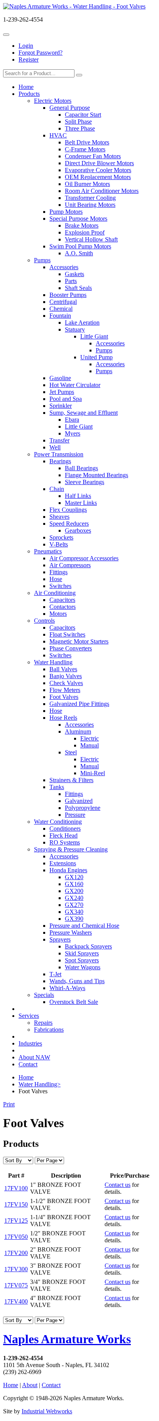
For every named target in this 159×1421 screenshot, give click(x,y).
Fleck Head (63, 835)
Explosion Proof (85, 232)
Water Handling (53, 662)
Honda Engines (68, 870)
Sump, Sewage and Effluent (83, 412)
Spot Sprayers (82, 960)
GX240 (74, 898)
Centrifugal (63, 301)
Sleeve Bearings (84, 482)
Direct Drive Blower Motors (99, 163)
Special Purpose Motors (78, 218)
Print (9, 1104)
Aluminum (78, 731)
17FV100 (16, 1188)
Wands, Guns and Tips (77, 981)
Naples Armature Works (67, 1339)
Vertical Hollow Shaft (91, 239)
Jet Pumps (61, 392)
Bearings (60, 461)
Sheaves (59, 516)
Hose (55, 579)
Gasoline (60, 378)
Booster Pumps (67, 295)
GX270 (74, 905)
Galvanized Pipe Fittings (79, 703)
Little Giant (94, 336)
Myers (72, 433)
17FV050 (16, 1236)
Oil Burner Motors (87, 184)
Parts (71, 281)
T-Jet (55, 974)
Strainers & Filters (71, 780)
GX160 (74, 884)
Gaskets (74, 274)
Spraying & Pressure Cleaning (71, 849)
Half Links (78, 496)
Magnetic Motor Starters (78, 641)
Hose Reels (63, 717)
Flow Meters (64, 690)
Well (55, 447)
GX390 (74, 918)
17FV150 (16, 1204)
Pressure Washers (70, 932)
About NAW (34, 1057)
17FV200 (16, 1253)
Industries (30, 1043)
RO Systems (64, 842)
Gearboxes (78, 530)
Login (26, 45)
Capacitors (62, 600)
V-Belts (58, 544)
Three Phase (80, 128)
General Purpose (69, 107)
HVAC (58, 135)
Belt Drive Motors (87, 142)
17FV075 (16, 1285)
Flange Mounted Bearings (96, 475)
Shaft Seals (78, 288)
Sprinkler (60, 405)
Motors (58, 613)
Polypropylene (82, 807)
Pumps (42, 260)
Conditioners (65, 828)
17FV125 (16, 1220)
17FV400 (16, 1301)
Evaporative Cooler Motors (98, 170)
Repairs (43, 1022)
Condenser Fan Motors (93, 156)
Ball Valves (63, 669)
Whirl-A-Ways (67, 988)
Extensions (62, 863)
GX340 (74, 911)
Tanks (56, 787)
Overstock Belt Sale (73, 1002)
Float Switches (67, 634)
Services (29, 1015)
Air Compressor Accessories (83, 558)
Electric (89, 738)
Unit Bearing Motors (90, 204)
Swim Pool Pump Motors (80, 246)
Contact (28, 1064)
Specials (44, 995)
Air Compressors (70, 565)
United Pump (96, 357)
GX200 (74, 891)
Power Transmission (58, 454)
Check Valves (66, 683)
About (29, 1385)
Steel (71, 752)
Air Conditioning (55, 593)
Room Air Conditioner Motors (102, 191)
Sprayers (60, 939)
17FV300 (16, 1269)
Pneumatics (48, 551)
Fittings (58, 572)
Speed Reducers (69, 523)
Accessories (63, 267)
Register (29, 59)
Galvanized (79, 801)
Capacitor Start (83, 114)
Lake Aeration (82, 322)
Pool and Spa (65, 398)
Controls (44, 620)
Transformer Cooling (90, 197)
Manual (89, 745)
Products (29, 93)
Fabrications (49, 1029)
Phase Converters (70, 648)
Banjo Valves (65, 676)
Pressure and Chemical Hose (84, 925)
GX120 (74, 877)
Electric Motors (52, 100)
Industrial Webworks (47, 1411)
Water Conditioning (58, 821)
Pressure (75, 814)
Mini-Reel (92, 773)
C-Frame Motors (85, 149)
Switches (60, 586)
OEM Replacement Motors (98, 177)
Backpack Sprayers (88, 946)
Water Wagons (82, 967)
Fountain (60, 315)
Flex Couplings (68, 509)
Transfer (59, 440)
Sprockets (61, 537)
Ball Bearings (81, 468)
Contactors (62, 606)
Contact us (117, 1184)
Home (26, 87)
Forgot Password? (41, 52)
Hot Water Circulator (74, 385)
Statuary (75, 329)
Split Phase (78, 121)
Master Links (81, 502)
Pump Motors (66, 211)
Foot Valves (63, 697)
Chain (56, 489)
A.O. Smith (79, 253)
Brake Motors (81, 225)
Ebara (72, 419)
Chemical (61, 308)
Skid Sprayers (82, 953)
